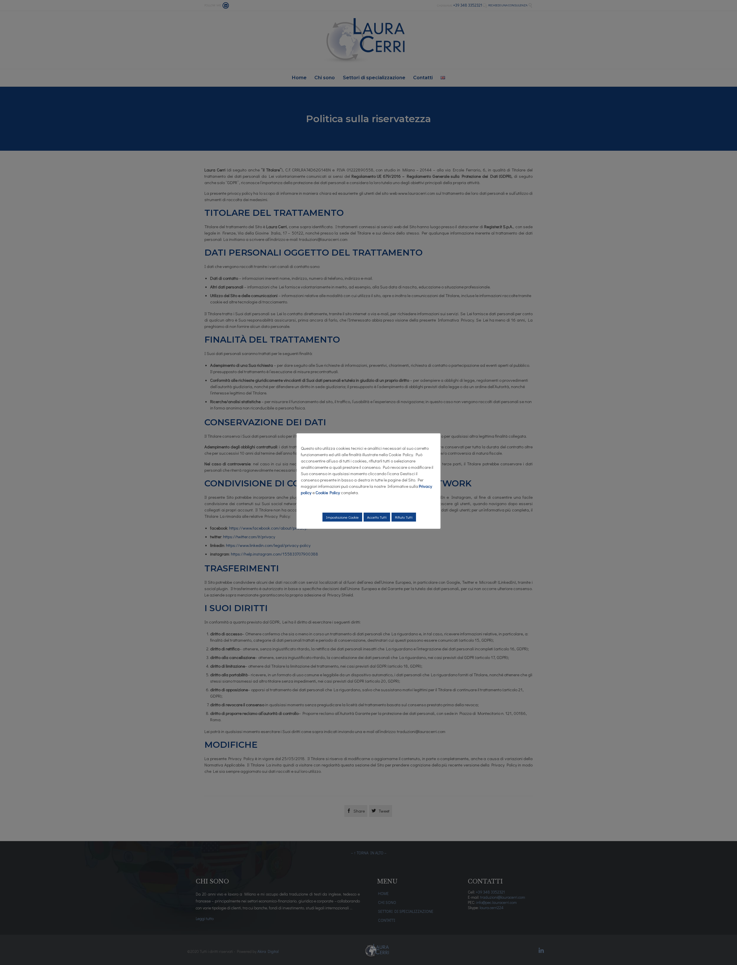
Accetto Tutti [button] (377, 517)
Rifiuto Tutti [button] (404, 517)
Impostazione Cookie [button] (342, 517)
